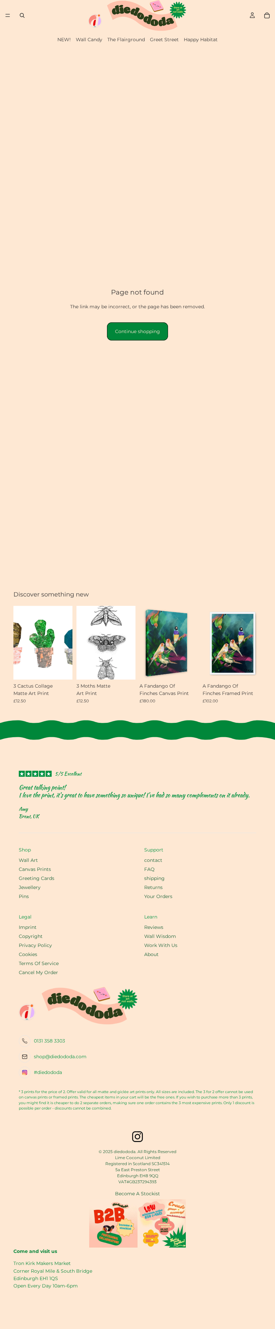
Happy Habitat (201, 40)
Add (67, 669)
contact (153, 860)
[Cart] (267, 15)
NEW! (64, 40)
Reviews (153, 927)
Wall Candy (89, 40)
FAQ (149, 869)
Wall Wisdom (160, 936)
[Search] (22, 15)
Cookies (28, 954)
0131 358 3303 (49, 1041)
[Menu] (7, 15)
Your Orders (158, 896)
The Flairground (126, 40)
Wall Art (28, 860)
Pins (24, 896)
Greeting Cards (36, 878)
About (151, 954)
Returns (153, 887)
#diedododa (48, 1072)
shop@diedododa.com (60, 1057)
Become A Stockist (137, 1194)
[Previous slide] (147, 642)
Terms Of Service (39, 963)
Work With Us (160, 945)
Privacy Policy (35, 945)
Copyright (31, 936)
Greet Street (164, 40)
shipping (154, 878)
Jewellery (30, 887)
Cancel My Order (38, 972)
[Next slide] (191, 642)
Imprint (28, 927)
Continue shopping (137, 331)
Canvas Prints (35, 869)
